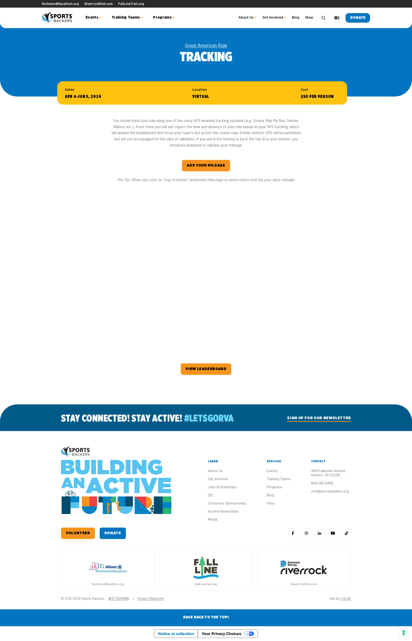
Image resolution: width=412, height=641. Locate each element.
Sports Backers (58, 18)
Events (92, 17)
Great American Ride (206, 45)
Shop (309, 17)
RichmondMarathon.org (60, 4)
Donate (357, 18)
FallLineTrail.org (131, 4)
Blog (295, 17)
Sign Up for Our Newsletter (319, 418)
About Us (245, 17)
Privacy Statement (151, 598)
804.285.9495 (322, 483)
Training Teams (126, 17)
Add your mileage (206, 165)
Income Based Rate (223, 511)
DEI (210, 495)
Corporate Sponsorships (227, 503)
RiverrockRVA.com (98, 4)
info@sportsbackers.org (330, 491)
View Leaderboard (205, 369)
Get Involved (272, 17)
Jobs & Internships (222, 487)
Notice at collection (176, 633)
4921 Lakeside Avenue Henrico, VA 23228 (328, 473)
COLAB (345, 598)
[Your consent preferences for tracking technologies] (403, 632)
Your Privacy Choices (221, 633)
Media (212, 519)
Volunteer (78, 533)
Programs (162, 17)
